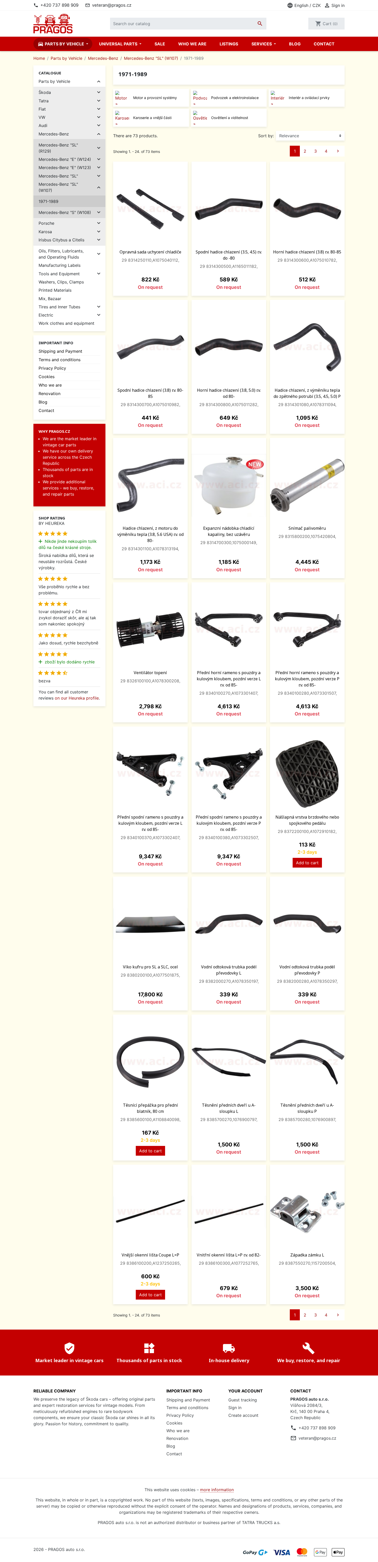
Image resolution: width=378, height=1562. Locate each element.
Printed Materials (55, 290)
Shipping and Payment (60, 351)
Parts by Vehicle (54, 81)
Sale (160, 43)
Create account (243, 1415)
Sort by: (266, 135)
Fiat (42, 109)
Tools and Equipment (59, 273)
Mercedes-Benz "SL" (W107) (58, 187)
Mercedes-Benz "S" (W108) (65, 212)
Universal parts (118, 43)
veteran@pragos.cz (111, 5)
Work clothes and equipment (66, 323)
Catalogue (50, 72)
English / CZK (304, 5)
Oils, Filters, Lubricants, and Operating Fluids (61, 254)
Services (262, 43)
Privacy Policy (52, 368)
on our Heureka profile (77, 698)
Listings (229, 43)
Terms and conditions (59, 359)
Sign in (234, 1407)
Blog (295, 43)
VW (42, 117)
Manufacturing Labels (59, 265)
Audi (43, 125)
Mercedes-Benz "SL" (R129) (58, 148)
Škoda (45, 92)
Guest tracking (242, 1399)
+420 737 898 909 (59, 5)
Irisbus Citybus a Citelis (61, 239)
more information (217, 1489)
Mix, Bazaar (50, 298)
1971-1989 (48, 201)
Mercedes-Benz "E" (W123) (65, 167)
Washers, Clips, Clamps (61, 281)
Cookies (47, 376)
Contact (324, 43)
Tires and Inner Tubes (59, 306)
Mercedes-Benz (54, 133)
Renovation (49, 393)
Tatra (44, 100)
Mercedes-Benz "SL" (58, 176)
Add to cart (307, 862)
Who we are (192, 43)
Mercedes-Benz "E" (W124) (65, 159)
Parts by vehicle (61, 44)
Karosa (45, 231)
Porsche (46, 223)
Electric (46, 315)
